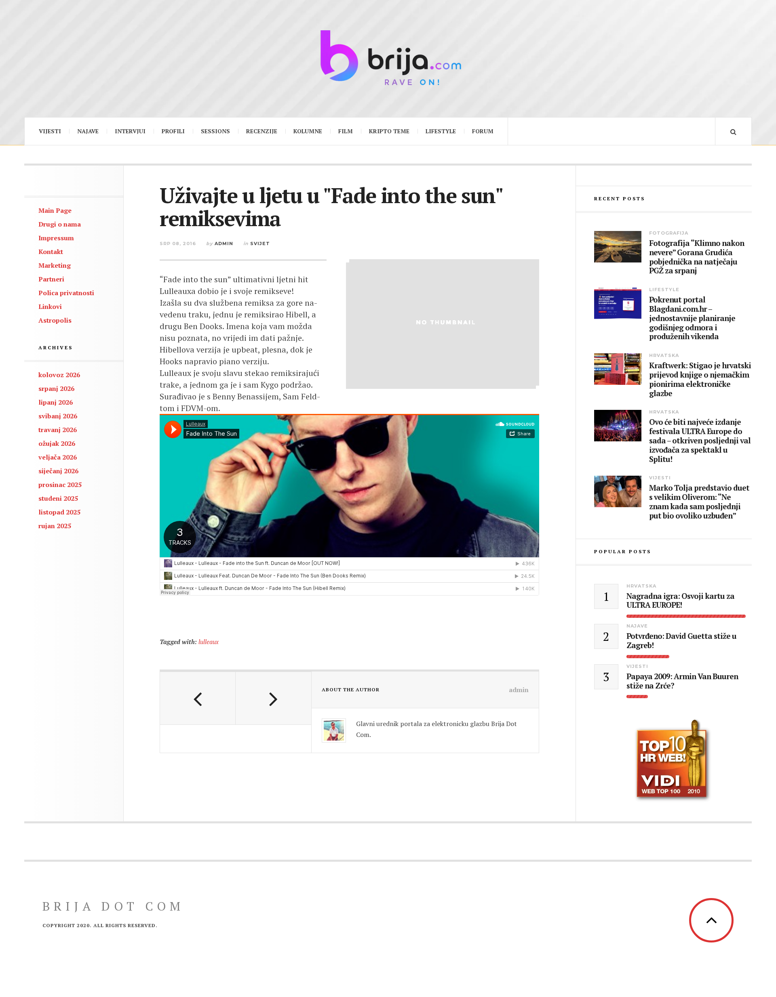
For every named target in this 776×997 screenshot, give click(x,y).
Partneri (51, 279)
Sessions (215, 131)
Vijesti (50, 131)
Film (345, 131)
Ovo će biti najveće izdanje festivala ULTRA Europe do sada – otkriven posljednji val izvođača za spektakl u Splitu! (700, 441)
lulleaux (208, 642)
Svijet (260, 243)
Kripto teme (389, 131)
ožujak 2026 (56, 443)
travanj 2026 (57, 429)
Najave (88, 131)
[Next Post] (273, 698)
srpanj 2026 (56, 388)
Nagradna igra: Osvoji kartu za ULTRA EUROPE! (680, 601)
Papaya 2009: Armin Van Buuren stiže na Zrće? (682, 681)
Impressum (56, 237)
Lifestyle (441, 131)
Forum (482, 131)
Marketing (54, 265)
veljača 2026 (57, 457)
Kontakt (50, 251)
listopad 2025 (59, 512)
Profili (173, 131)
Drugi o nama (59, 224)
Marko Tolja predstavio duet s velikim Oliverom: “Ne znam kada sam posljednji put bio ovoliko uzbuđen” (699, 501)
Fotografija (668, 233)
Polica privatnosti (66, 292)
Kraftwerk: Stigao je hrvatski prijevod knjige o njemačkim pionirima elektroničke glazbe (700, 379)
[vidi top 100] (673, 760)
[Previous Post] (198, 698)
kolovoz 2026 (59, 374)
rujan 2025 (54, 525)
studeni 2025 (58, 498)
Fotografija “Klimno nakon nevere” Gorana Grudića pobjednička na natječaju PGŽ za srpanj (696, 257)
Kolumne (307, 131)
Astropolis (55, 320)
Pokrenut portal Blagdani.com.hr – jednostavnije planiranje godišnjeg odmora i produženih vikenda (692, 318)
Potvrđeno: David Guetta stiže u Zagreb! (681, 641)
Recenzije (261, 131)
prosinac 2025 (60, 484)
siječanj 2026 (58, 470)
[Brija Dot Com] (388, 57)
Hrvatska (664, 355)
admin (224, 243)
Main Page (55, 210)
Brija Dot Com (113, 906)
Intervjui (130, 131)
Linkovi (50, 306)
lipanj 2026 (55, 402)
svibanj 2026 (57, 415)
